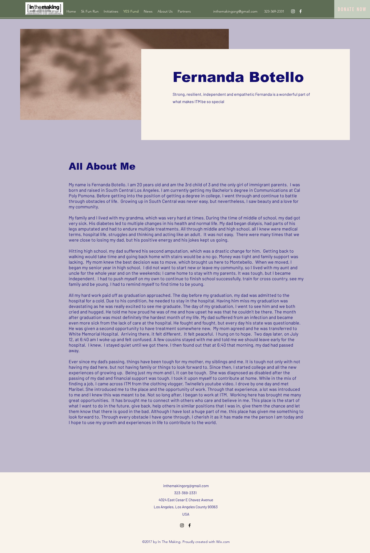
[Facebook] (300, 11)
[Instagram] (292, 11)
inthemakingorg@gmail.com (235, 11)
